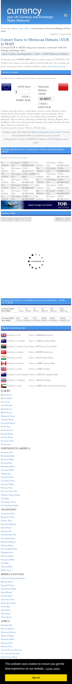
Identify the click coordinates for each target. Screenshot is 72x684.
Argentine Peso (7, 452)
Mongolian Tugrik (8, 603)
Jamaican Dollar (7, 484)
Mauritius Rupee (7, 635)
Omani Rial (5, 606)
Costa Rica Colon (8, 480)
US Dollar (5, 498)
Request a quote (61, 139)
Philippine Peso (7, 552)
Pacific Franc (6, 570)
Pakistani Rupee (7, 555)
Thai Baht (5, 563)
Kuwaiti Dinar (6, 595)
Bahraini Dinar (7, 581)
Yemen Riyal (6, 617)
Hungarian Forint (8, 416)
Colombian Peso (7, 477)
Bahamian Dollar (8, 466)
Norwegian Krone (8, 423)
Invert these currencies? (57, 66)
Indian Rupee (6, 527)
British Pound (6, 412)
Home (14, 28)
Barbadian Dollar (8, 455)
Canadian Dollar (7, 470)
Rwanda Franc (6, 646)
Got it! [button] (36, 677)
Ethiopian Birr (6, 625)
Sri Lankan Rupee (8, 538)
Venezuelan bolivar (8, 502)
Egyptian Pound (7, 585)
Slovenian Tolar (7, 440)
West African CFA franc (10, 653)
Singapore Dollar (8, 559)
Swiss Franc (5, 401)
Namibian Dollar (7, 639)
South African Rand (9, 657)
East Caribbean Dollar (10, 505)
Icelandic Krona (7, 419)
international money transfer (49, 132)
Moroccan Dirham (8, 632)
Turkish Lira (6, 444)
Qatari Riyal (5, 610)
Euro (27, 28)
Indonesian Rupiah (8, 524)
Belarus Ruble (6, 398)
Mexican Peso (6, 487)
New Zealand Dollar (9, 548)
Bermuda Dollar (7, 459)
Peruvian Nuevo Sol (9, 491)
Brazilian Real (6, 463)
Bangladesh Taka (8, 517)
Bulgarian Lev (6, 394)
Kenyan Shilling (7, 628)
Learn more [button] (53, 668)
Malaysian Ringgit (8, 541)
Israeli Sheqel (6, 592)
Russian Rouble (7, 433)
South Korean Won (8, 534)
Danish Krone (6, 409)
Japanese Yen (6, 531)
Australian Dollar (8, 513)
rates (21, 28)
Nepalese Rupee (7, 545)
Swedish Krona (7, 437)
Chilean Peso (6, 473)
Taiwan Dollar (6, 566)
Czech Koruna (6, 405)
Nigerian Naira (7, 642)
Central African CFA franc (11, 649)
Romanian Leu (7, 430)
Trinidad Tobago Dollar (10, 494)
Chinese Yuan (6, 520)
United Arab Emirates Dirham (13, 578)
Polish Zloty (6, 426)
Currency (24, 10)
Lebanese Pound (7, 599)
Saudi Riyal (5, 613)
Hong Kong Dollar (8, 588)
